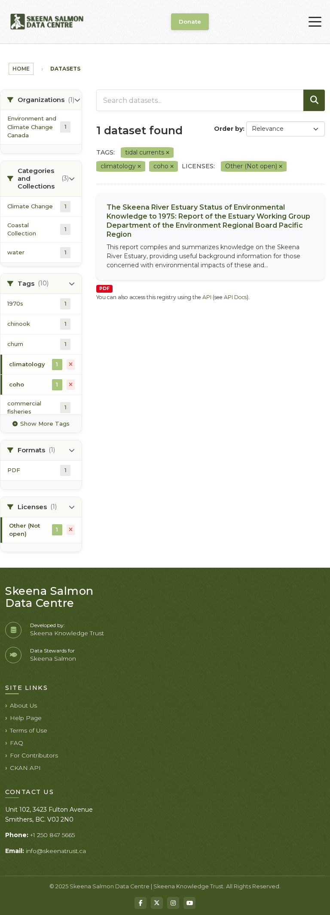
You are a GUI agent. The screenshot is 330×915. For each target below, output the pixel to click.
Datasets (65, 68)
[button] (41, 100)
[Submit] (314, 100)
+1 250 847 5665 (52, 835)
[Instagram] (173, 903)
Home (21, 68)
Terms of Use (28, 730)
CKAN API (25, 767)
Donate (190, 21)
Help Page (26, 717)
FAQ (16, 742)
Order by (228, 129)
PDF (104, 288)
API (206, 297)
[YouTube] (189, 903)
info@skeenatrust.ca (56, 850)
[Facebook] (140, 903)
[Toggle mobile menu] (315, 22)
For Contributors (34, 755)
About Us (23, 705)
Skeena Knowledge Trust (67, 633)
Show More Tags (45, 423)
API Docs (235, 297)
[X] (157, 903)
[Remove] (167, 153)
